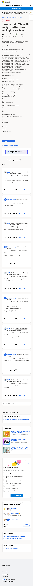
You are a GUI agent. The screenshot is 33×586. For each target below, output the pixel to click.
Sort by (4, 164)
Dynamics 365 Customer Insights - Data (14, 477)
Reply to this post (8, 141)
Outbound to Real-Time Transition (12, 491)
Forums (16, 12)
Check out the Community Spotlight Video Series (16, 419)
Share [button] (18, 34)
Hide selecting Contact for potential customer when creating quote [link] (14, 537)
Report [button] (24, 34)
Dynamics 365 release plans (10, 548)
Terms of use (5, 574)
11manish (13, 508)
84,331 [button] (13, 172)
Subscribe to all (17, 495)
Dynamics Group (18, 36)
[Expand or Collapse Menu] (2, 5)
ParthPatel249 (14, 520)
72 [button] (20, 513)
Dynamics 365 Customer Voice (13, 483)
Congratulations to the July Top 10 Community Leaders (19, 448)
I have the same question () (10, 145)
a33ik (8, 172)
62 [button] (19, 519)
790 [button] (22, 36)
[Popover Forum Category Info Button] (27, 470)
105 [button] (17, 508)
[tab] (13, 160)
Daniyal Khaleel (15, 513)
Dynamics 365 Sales (11, 485)
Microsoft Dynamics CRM (12, 488)
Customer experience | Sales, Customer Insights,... (12, 17)
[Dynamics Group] (5, 199)
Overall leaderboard (26, 525)
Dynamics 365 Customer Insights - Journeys (14, 480)
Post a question (16, 8)
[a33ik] (5, 172)
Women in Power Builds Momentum (18, 439)
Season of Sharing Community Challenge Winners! (20, 432)
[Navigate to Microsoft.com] (6, 2)
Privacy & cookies (6, 571)
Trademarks (5, 576)
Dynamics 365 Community (13, 6)
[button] (30, 6)
